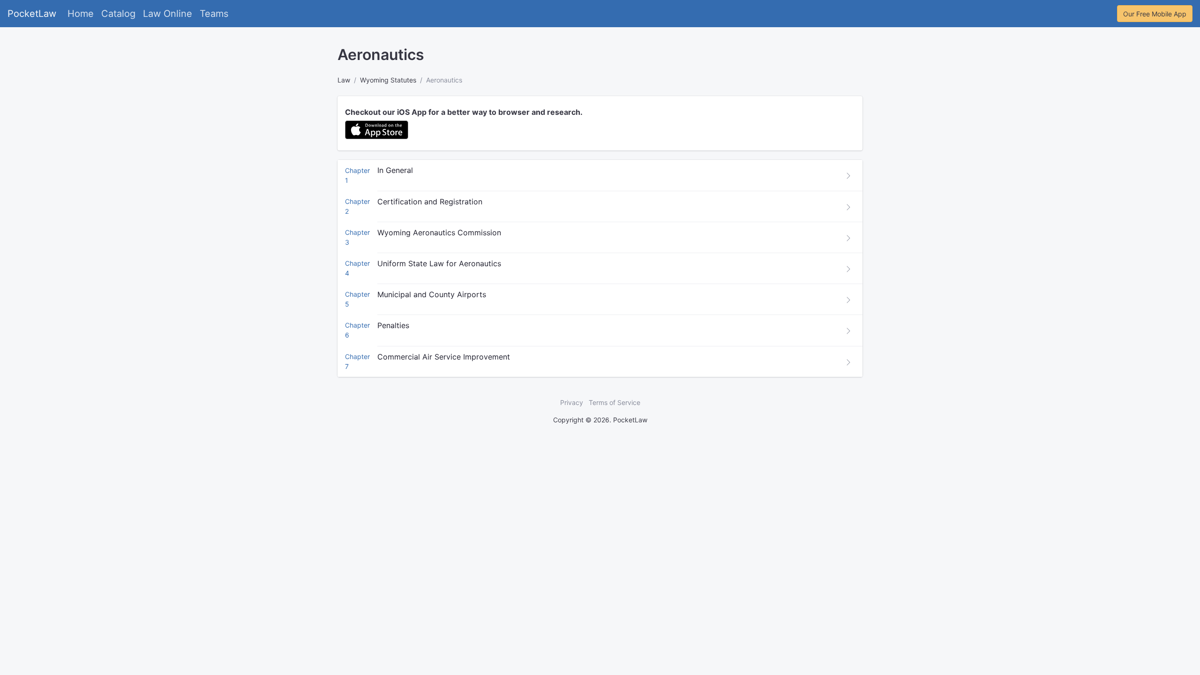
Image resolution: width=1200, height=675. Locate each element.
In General (395, 170)
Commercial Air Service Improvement (443, 356)
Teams (214, 13)
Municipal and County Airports (431, 294)
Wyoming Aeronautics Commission (439, 232)
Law (344, 80)
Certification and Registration (429, 201)
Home (81, 13)
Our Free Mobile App (1154, 14)
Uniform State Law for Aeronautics (439, 263)
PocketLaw (32, 13)
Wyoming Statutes (388, 80)
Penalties (393, 325)
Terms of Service (614, 402)
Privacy (571, 402)
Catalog (118, 13)
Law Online (167, 13)
